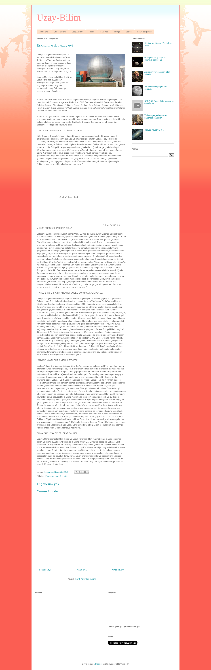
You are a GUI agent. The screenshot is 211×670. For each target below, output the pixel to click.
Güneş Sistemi (60, 32)
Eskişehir (49, 476)
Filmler (91, 32)
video (66, 476)
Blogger (98, 664)
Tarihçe (117, 32)
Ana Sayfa (44, 32)
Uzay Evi (59, 476)
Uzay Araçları (77, 32)
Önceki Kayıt (118, 570)
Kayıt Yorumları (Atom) (85, 579)
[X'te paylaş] (81, 472)
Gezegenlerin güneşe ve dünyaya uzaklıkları (155, 58)
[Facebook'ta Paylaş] (84, 472)
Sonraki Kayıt (45, 570)
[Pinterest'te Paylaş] (87, 472)
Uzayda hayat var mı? (154, 130)
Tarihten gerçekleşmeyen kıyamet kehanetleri (155, 116)
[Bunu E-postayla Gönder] (75, 472)
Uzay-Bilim (59, 17)
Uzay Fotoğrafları (144, 32)
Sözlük (128, 32)
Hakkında (104, 32)
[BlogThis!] (78, 472)
